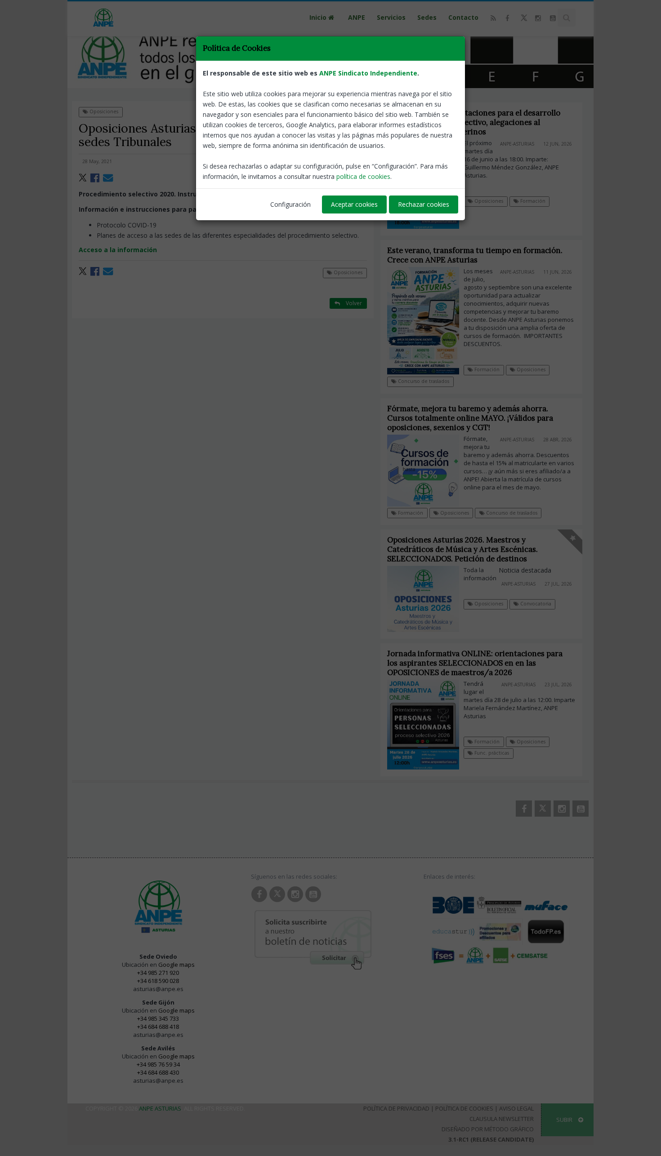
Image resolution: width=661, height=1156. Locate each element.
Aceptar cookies (354, 204)
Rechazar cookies (423, 204)
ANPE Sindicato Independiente (368, 73)
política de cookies (363, 176)
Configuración (290, 204)
